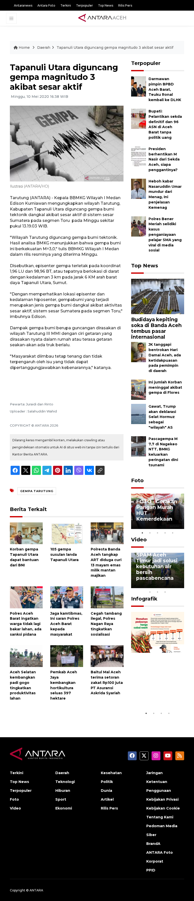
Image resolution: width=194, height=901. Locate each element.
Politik (107, 781)
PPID (150, 870)
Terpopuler (84, 5)
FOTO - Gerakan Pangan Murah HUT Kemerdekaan (156, 510)
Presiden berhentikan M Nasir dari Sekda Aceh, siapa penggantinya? (164, 159)
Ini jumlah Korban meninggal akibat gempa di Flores (165, 387)
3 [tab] (157, 532)
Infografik (144, 599)
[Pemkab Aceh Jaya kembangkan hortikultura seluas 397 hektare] (66, 655)
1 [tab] (142, 532)
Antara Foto (46, 5)
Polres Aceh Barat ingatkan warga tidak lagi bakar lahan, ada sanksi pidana (25, 624)
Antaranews (23, 5)
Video (139, 540)
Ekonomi (63, 808)
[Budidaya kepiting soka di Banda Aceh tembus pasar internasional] (157, 296)
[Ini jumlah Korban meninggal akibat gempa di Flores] (138, 389)
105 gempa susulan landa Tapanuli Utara (64, 554)
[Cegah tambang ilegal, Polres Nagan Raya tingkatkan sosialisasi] (107, 597)
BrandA (153, 843)
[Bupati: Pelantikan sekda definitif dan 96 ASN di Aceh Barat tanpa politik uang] (138, 118)
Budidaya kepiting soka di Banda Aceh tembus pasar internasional (156, 328)
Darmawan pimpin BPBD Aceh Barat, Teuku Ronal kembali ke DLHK (165, 89)
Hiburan (62, 790)
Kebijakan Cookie (163, 808)
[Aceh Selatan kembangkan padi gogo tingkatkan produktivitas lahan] (26, 655)
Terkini (65, 5)
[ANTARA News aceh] (102, 18)
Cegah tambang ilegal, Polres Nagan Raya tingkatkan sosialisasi (106, 624)
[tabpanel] (157, 511)
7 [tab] (180, 585)
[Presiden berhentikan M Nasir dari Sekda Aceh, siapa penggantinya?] (138, 156)
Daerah (43, 47)
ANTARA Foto (159, 852)
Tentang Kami (159, 817)
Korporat (154, 861)
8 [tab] (150, 591)
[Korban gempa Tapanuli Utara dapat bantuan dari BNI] (26, 532)
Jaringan (154, 773)
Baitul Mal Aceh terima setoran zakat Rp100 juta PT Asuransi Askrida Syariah (107, 682)
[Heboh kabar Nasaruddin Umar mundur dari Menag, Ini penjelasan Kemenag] (138, 188)
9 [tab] (157, 591)
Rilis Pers (125, 5)
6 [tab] (172, 585)
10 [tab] (165, 591)
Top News (105, 5)
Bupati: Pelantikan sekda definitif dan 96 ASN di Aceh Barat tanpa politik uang (165, 124)
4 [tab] (165, 532)
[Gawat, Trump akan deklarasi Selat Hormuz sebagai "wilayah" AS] (138, 413)
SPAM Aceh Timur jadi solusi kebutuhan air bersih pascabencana (157, 566)
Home (24, 47)
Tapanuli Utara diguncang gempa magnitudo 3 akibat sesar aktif (115, 47)
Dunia (106, 790)
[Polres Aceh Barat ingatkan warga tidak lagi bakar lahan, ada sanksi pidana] (26, 597)
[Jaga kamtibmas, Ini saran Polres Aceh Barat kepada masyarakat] (66, 597)
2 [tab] (150, 532)
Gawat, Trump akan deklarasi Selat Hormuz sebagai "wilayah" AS (162, 417)
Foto (137, 480)
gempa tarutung (36, 491)
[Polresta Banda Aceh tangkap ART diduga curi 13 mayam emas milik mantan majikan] (107, 532)
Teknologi (65, 781)
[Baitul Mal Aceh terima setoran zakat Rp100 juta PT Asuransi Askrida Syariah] (107, 655)
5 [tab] (172, 532)
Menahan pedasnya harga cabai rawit (156, 693)
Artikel (107, 799)
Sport (60, 799)
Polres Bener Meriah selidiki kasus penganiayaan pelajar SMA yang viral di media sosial (165, 235)
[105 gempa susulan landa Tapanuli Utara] (66, 532)
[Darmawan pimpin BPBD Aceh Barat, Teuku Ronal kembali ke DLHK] (138, 86)
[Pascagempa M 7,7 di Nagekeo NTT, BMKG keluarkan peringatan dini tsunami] (138, 446)
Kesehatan (111, 773)
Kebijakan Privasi (162, 799)
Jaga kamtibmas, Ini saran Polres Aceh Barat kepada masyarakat (66, 624)
